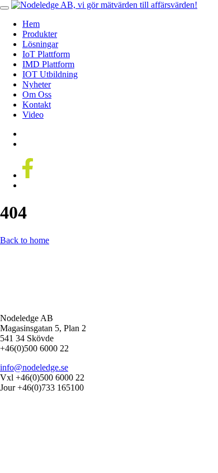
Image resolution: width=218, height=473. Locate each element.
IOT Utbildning (50, 74)
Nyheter (36, 84)
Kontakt (36, 104)
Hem (31, 24)
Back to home (24, 240)
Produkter (39, 34)
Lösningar (40, 44)
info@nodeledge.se (34, 367)
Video (33, 114)
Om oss (36, 94)
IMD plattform (48, 64)
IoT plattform (46, 54)
